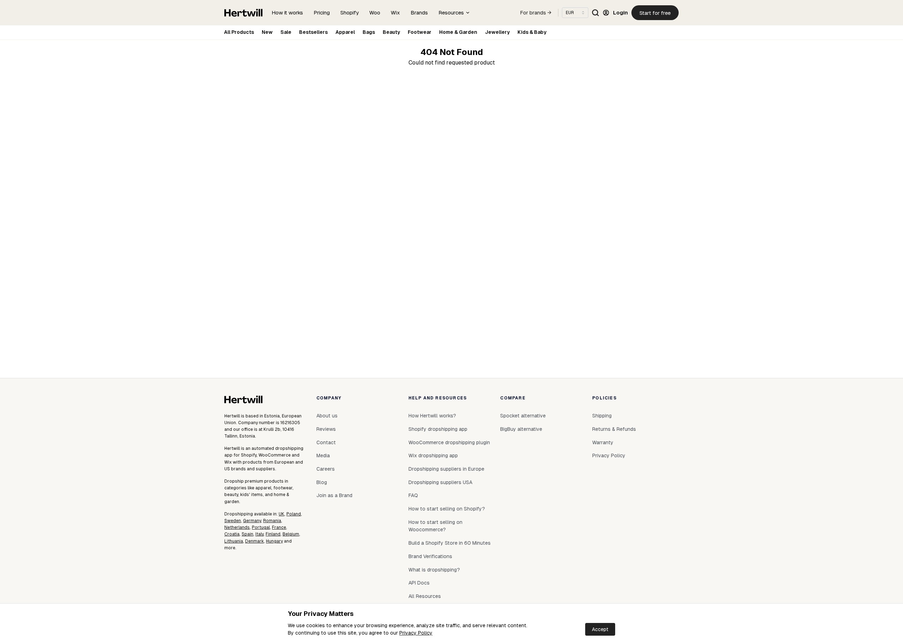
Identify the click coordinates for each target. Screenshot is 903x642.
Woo (374, 13)
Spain (247, 534)
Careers (325, 469)
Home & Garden (458, 32)
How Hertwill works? (432, 415)
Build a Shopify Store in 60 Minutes (449, 543)
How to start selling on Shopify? (446, 509)
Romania (272, 520)
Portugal (261, 527)
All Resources (424, 596)
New (267, 32)
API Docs (419, 583)
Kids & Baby (531, 32)
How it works (287, 13)
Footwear (419, 32)
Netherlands (237, 527)
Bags (369, 32)
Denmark (254, 541)
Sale (285, 32)
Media (323, 455)
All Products (239, 32)
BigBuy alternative (521, 429)
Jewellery (497, 32)
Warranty (602, 442)
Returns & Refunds (614, 429)
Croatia (232, 534)
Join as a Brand (334, 495)
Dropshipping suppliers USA (440, 482)
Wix (395, 13)
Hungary (274, 541)
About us (327, 415)
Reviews (326, 429)
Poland (293, 514)
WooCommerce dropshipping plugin (449, 442)
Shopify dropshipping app (437, 429)
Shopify (349, 13)
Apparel (345, 32)
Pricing (322, 13)
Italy (259, 534)
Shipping (602, 415)
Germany (252, 520)
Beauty (391, 32)
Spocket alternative (523, 415)
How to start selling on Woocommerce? (435, 526)
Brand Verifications (430, 556)
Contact (326, 442)
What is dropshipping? (434, 570)
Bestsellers (313, 32)
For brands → (536, 13)
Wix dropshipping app (433, 455)
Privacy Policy (415, 633)
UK (281, 514)
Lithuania (233, 541)
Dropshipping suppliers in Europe (446, 469)
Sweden (232, 520)
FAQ (413, 495)
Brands (419, 13)
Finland (273, 534)
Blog (321, 482)
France (279, 527)
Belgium (291, 534)
